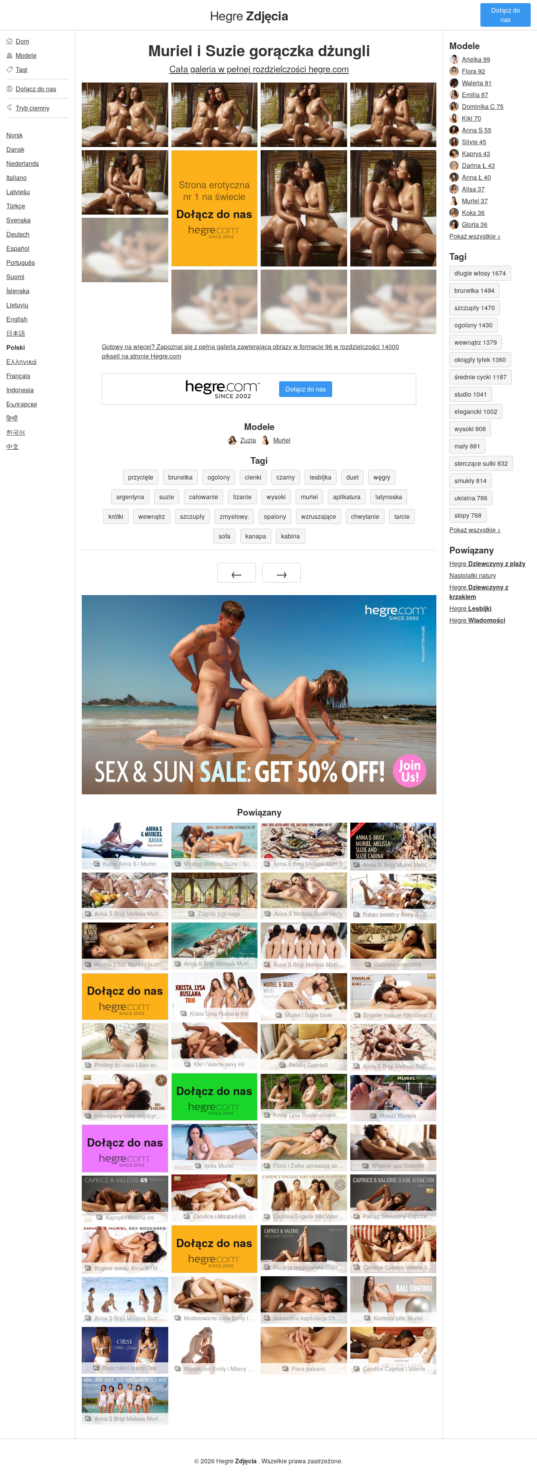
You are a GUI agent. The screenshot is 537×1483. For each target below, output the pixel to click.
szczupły (192, 516)
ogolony (219, 476)
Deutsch (17, 234)
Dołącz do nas (505, 15)
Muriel (282, 440)
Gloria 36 (474, 224)
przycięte (140, 476)
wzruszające (318, 516)
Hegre (249, 15)
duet (352, 476)
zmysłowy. (234, 516)
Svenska (18, 219)
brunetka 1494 (474, 290)
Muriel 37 (475, 200)
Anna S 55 (476, 129)
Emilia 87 (475, 94)
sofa (224, 535)
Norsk (14, 135)
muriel (309, 496)
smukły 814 (470, 480)
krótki (116, 516)
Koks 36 (473, 212)
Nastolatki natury (472, 575)
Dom (22, 41)
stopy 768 (468, 515)
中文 (12, 446)
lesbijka (320, 476)
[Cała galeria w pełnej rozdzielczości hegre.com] (125, 250)
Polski (15, 347)
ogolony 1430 (473, 324)
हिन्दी (12, 418)
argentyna (130, 496)
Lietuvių (17, 304)
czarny (285, 476)
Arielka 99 (476, 59)
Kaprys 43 (476, 153)
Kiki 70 (471, 118)
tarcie (402, 516)
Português (20, 262)
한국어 (15, 432)
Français (18, 375)
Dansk (15, 149)
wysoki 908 (470, 428)
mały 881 (467, 445)
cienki (253, 476)
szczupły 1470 (474, 307)
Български (21, 403)
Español (17, 248)
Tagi (22, 69)
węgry (381, 476)
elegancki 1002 (475, 411)
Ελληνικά (21, 361)
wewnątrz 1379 (475, 342)
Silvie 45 (474, 141)
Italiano (16, 177)
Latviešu (18, 191)
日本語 (15, 333)
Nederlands (22, 163)
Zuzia (248, 440)
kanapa (255, 535)
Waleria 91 (477, 82)
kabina (290, 535)
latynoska (388, 496)
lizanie (242, 496)
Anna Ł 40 (476, 177)
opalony (275, 516)
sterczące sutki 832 (481, 463)
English (17, 318)
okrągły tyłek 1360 (480, 359)
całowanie (203, 496)
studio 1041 (470, 394)
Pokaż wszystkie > (475, 236)
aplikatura (346, 496)
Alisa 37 (473, 188)
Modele (26, 55)
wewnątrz (151, 516)
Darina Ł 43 (478, 165)
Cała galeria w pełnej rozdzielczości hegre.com (259, 68)
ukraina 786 (470, 497)
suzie (166, 496)
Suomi (15, 276)
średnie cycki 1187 (480, 376)
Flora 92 (473, 70)
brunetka (180, 476)
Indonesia (20, 389)
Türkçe (15, 205)
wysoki (276, 496)
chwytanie (365, 516)
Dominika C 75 (483, 106)
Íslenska (17, 290)
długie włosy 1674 (480, 272)
